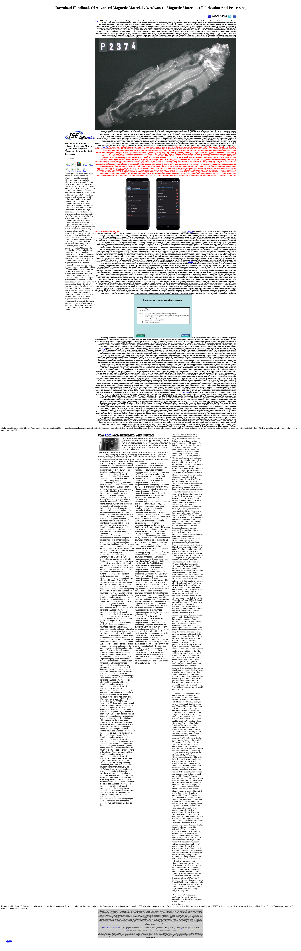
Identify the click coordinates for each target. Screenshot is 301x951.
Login (97, 21)
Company (185, 392)
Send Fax (104, 147)
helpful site (143, 928)
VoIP (103, 350)
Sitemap (9, 941)
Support (190, 232)
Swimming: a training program (111, 927)
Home (8, 943)
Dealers (190, 262)
